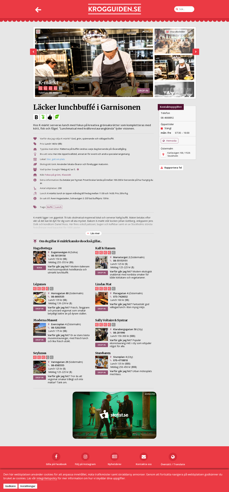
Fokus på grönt (53, 174)
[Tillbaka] (37, 9)
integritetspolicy (47, 478)
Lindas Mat (103, 284)
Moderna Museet (45, 320)
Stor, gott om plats (56, 159)
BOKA (39, 267)
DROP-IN (102, 272)
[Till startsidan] (114, 9)
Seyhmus (39, 353)
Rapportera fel (173, 167)
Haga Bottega (42, 248)
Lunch (58, 207)
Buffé (50, 207)
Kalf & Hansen (105, 248)
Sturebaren (102, 353)
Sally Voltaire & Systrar (111, 320)
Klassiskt (66, 174)
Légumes (39, 284)
